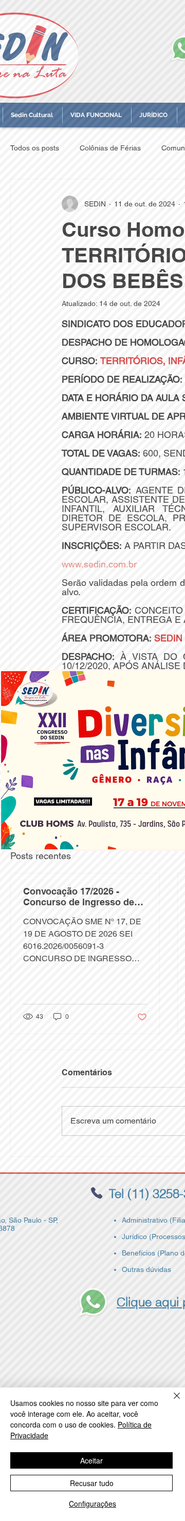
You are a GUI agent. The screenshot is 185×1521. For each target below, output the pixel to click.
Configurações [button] (92, 1503)
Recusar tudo (92, 1483)
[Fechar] (170, 1402)
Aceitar (91, 1460)
